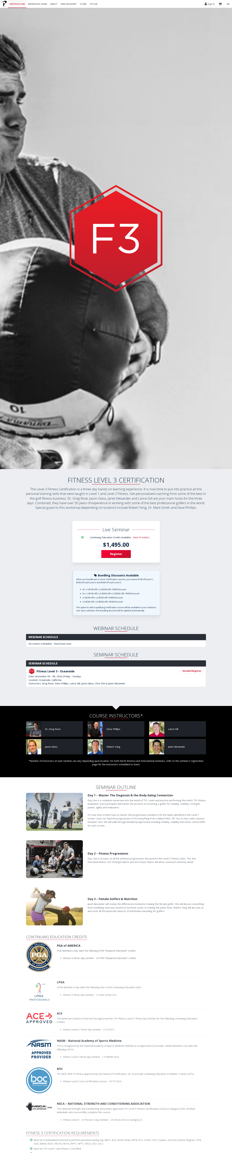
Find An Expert (69, 4)
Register (116, 554)
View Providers (141, 537)
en (228, 4)
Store (83, 4)
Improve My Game (37, 4)
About (53, 4)
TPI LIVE (94, 4)
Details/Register (192, 670)
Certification (17, 4)
